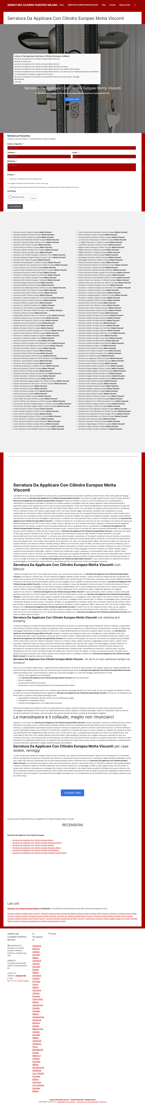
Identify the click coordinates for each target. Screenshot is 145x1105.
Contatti (112, 5)
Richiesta (12, 161)
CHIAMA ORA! (72, 99)
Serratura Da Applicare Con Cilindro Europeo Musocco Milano (36, 848)
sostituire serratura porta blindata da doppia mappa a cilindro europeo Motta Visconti (75, 914)
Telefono (11, 153)
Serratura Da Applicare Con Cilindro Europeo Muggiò (33, 845)
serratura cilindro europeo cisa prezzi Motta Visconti (35, 916)
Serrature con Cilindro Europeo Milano (23, 909)
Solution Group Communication (88, 1102)
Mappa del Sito (124, 5)
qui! (47, 183)
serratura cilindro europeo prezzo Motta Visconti (65, 919)
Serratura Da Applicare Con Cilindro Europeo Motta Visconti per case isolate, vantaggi (46, 77)
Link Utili (17, 82)
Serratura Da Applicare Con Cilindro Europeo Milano (32, 840)
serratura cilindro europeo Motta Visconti (23, 914)
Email (75, 153)
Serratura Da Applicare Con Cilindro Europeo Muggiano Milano (37, 843)
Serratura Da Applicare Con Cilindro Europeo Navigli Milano (35, 850)
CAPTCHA (11, 191)
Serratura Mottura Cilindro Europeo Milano (36, 952)
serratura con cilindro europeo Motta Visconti (75, 916)
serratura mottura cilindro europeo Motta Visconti (113, 916)
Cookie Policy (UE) (77, 1100)
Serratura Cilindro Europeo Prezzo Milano (36, 966)
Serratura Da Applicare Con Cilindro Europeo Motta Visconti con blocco (41, 67)
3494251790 (20, 976)
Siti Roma (103, 1102)
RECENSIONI (19, 79)
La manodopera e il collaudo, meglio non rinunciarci (33, 74)
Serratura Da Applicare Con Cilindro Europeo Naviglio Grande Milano (39, 853)
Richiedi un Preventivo (22, 61)
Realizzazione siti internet (66, 1102)
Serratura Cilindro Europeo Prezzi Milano (36, 981)
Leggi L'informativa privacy (59, 1100)
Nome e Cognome (15, 144)
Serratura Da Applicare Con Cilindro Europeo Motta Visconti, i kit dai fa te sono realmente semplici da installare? (56, 72)
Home (62, 5)
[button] (135, 5)
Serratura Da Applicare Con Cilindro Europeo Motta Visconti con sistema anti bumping (46, 69)
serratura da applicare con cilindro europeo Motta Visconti (43, 921)
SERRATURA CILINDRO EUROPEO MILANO (32, 4)
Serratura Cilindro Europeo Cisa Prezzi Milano (37, 996)
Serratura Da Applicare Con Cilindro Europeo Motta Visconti (36, 59)
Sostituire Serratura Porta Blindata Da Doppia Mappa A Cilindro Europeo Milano (37, 1053)
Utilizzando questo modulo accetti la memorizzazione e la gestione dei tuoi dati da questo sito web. (44, 187)
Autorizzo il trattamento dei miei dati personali (26, 179)
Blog (103, 5)
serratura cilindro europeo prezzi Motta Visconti (26, 919)
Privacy (11, 175)
